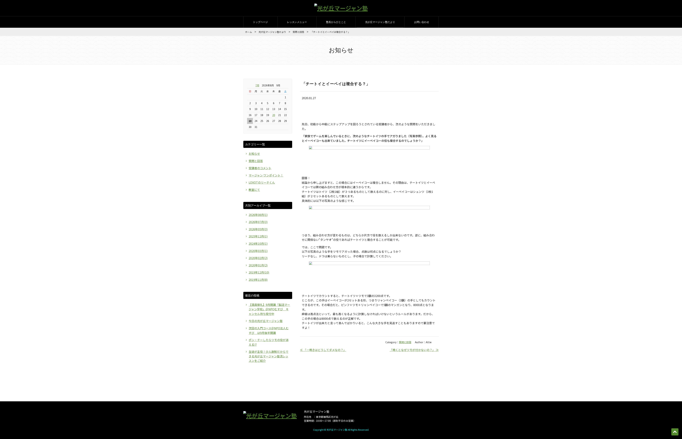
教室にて (254, 190)
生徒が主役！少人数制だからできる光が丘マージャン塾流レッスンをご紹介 (268, 356)
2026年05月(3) (258, 229)
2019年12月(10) (259, 272)
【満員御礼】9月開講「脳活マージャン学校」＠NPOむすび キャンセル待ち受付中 (269, 309)
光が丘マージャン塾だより (380, 22)
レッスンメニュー (297, 22)
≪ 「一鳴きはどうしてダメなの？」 (323, 350)
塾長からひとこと (336, 22)
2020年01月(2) (258, 265)
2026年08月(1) (258, 215)
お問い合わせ (421, 22)
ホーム (248, 32)
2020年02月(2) (258, 258)
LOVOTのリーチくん (262, 182)
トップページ (260, 22)
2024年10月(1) (258, 243)
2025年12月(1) (258, 236)
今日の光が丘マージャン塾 (266, 321)
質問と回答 (298, 32)
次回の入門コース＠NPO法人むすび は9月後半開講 (269, 330)
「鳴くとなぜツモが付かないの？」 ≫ (414, 350)
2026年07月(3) (258, 222)
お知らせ (254, 153)
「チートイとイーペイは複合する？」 (336, 83)
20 (273, 115)
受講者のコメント (260, 168)
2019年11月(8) (258, 279)
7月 (257, 85)
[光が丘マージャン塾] (341, 8)
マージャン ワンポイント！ (266, 175)
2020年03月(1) (258, 251)
